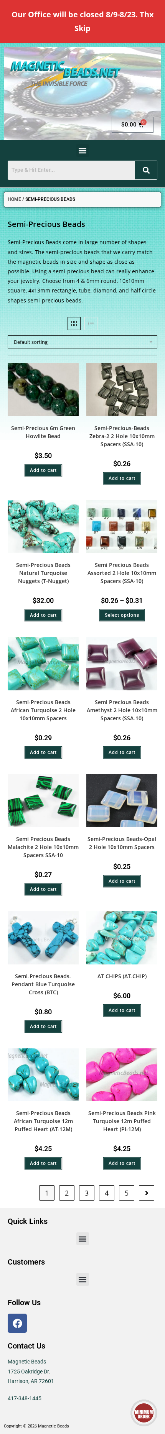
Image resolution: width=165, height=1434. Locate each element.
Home (14, 199)
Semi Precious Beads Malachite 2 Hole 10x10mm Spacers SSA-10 (43, 847)
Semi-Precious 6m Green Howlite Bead (43, 432)
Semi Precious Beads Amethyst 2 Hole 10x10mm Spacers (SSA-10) (122, 710)
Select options (122, 615)
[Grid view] (74, 323)
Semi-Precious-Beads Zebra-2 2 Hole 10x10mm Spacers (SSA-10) (122, 436)
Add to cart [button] (43, 470)
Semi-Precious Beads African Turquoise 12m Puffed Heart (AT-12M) (43, 1121)
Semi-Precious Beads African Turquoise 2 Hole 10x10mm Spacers (43, 710)
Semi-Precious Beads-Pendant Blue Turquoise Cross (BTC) (43, 984)
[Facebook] (17, 1323)
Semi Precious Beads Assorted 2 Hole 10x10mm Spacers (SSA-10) (121, 573)
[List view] (90, 323)
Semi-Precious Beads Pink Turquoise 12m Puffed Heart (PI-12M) (122, 1121)
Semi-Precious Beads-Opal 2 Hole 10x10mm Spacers (121, 843)
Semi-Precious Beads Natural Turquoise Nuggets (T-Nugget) (43, 573)
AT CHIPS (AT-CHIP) (122, 976)
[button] (82, 150)
